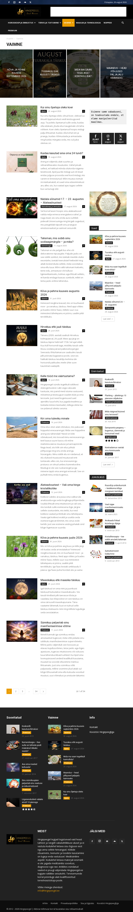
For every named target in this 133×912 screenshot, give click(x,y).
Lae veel (107, 318)
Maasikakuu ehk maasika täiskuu (60, 580)
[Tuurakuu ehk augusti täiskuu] (49, 73)
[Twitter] (30, 2)
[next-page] (43, 691)
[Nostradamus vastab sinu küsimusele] (96, 450)
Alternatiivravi (111, 418)
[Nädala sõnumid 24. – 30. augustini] (96, 304)
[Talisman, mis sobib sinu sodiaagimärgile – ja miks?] (21, 247)
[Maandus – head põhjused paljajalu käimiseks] (116, 73)
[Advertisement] (88, 12)
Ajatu (44, 111)
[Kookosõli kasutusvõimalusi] (96, 382)
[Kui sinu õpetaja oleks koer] (21, 116)
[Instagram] (14, 2)
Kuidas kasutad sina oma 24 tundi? (62, 153)
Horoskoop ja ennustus (20, 22)
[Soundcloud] (25, 2)
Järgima (108, 134)
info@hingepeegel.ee (49, 890)
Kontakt (94, 727)
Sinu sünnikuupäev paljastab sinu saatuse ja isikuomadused (32, 783)
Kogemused (111, 437)
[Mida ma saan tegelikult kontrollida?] (83, 73)
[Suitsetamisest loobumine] (96, 553)
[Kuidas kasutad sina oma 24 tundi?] (21, 162)
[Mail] (19, 2)
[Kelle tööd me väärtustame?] (21, 385)
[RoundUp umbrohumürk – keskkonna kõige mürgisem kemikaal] (96, 488)
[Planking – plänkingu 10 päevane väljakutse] (96, 398)
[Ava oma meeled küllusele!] (12, 767)
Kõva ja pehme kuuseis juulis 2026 (62, 537)
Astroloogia (46, 246)
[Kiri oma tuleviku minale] (21, 427)
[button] (123, 22)
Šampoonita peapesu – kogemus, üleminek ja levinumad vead (115, 431)
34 (36, 691)
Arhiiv (45, 903)
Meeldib (95, 134)
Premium (12, 30)
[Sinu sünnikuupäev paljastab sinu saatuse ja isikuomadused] (12, 783)
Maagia (109, 454)
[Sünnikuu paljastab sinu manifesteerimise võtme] (21, 631)
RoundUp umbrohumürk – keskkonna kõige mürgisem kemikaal (115, 488)
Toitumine (110, 527)
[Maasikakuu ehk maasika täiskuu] (21, 589)
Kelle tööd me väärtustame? (58, 376)
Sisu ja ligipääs (87, 903)
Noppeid (108, 22)
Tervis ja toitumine (48, 22)
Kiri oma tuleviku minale (55, 418)
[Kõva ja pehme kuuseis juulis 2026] (21, 546)
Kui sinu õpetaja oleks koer (57, 107)
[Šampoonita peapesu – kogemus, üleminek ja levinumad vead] (96, 430)
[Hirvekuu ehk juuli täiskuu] (21, 335)
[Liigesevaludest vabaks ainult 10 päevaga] (12, 802)
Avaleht (9, 38)
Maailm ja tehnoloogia (88, 22)
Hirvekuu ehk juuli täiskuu (56, 326)
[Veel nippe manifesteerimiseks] (96, 507)
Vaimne (67, 22)
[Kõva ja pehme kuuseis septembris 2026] (16, 73)
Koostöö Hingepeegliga (102, 732)
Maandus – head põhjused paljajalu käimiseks (113, 286)
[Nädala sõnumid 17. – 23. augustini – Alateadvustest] (21, 207)
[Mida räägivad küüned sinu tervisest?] (96, 414)
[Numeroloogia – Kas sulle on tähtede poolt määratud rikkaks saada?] (12, 745)
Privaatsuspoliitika (69, 903)
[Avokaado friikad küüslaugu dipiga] (96, 523)
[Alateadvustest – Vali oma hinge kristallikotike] (21, 493)
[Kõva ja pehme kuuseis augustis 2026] (21, 300)
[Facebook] (8, 2)
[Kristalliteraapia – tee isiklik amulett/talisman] (96, 539)
